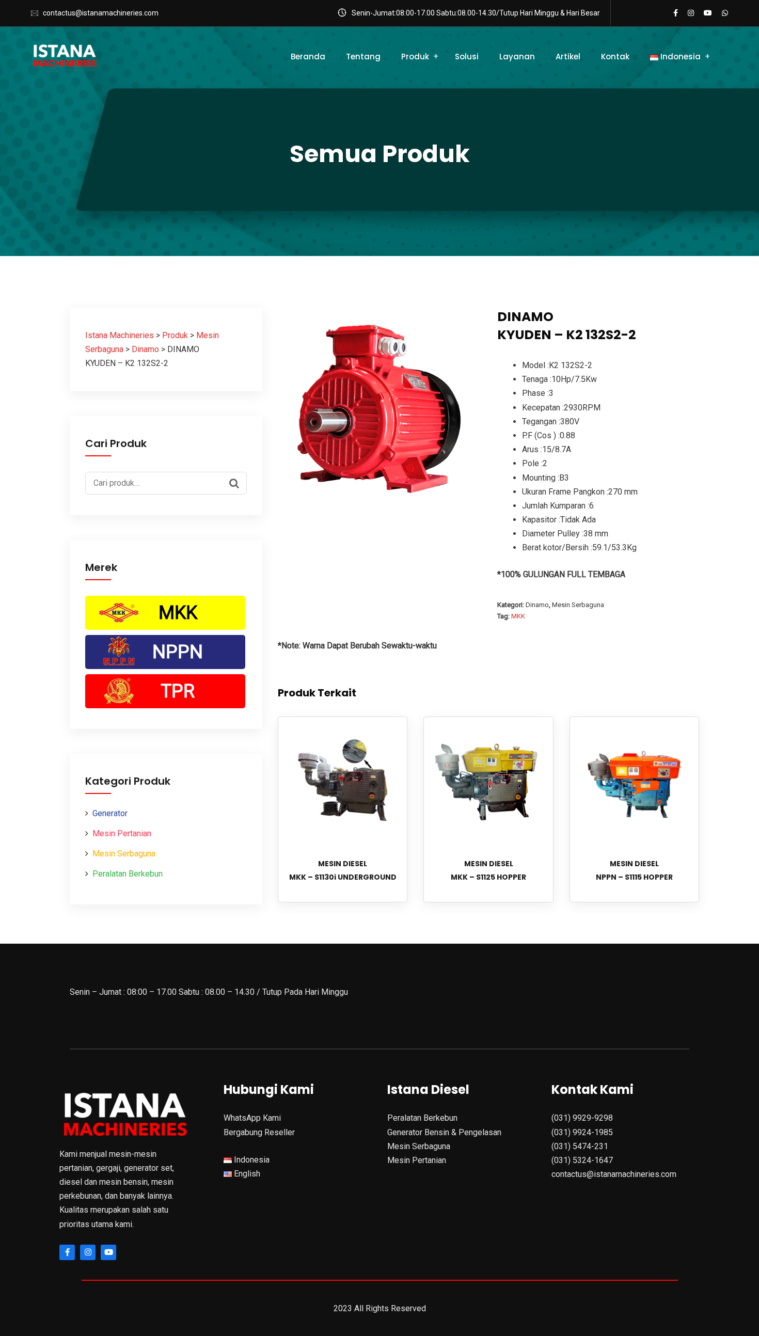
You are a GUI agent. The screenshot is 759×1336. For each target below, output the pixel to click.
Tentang (363, 56)
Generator (110, 813)
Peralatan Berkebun (127, 874)
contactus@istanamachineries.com (101, 13)
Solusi (467, 56)
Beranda (308, 56)
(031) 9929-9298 (582, 1118)
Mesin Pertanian (121, 833)
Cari (236, 482)
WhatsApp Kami (252, 1118)
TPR (178, 691)
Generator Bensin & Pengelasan (444, 1132)
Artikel (568, 56)
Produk (415, 56)
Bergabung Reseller (259, 1132)
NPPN (177, 652)
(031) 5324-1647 (582, 1160)
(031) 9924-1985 (582, 1132)
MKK (178, 613)
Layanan (517, 56)
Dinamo (537, 605)
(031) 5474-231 (579, 1146)
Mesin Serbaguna (123, 853)
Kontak (615, 56)
